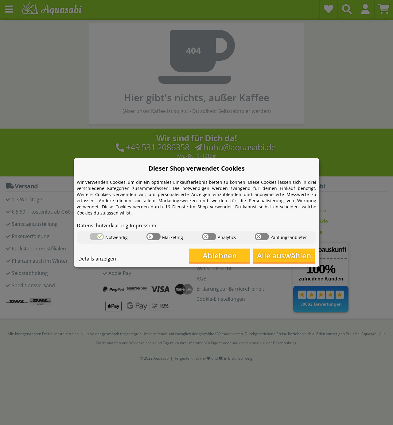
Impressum (143, 225)
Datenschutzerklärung (102, 225)
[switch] (97, 236)
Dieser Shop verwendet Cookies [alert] (197, 168)
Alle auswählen (284, 255)
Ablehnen (220, 255)
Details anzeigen (97, 258)
